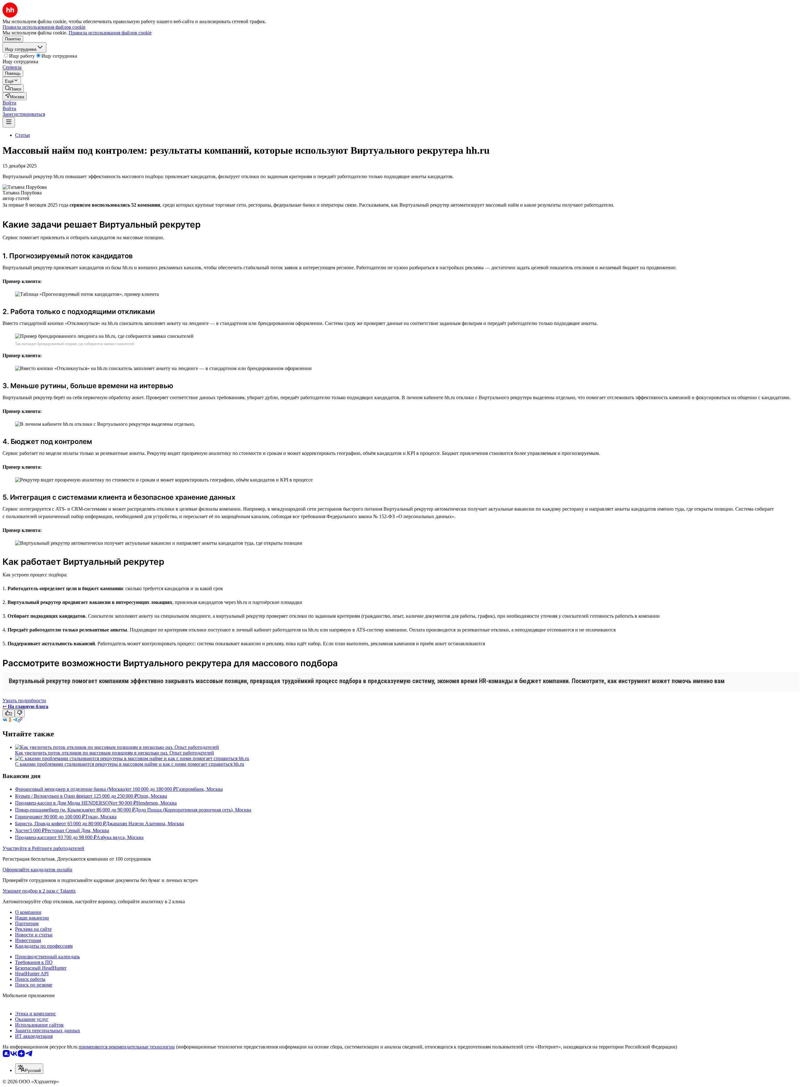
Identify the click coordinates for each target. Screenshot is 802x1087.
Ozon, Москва (152, 796)
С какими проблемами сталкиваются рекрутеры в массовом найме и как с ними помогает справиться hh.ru (129, 764)
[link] (13, 88)
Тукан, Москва (101, 816)
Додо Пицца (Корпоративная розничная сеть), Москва (193, 809)
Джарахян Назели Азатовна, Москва (145, 823)
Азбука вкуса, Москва (119, 837)
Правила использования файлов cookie (110, 32)
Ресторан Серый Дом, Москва (77, 830)
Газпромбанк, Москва (199, 789)
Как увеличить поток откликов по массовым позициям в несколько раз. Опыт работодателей (114, 752)
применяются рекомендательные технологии (127, 1046)
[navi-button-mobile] (9, 122)
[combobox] (29, 1069)
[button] (9, 103)
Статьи (22, 135)
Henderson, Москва (156, 803)
